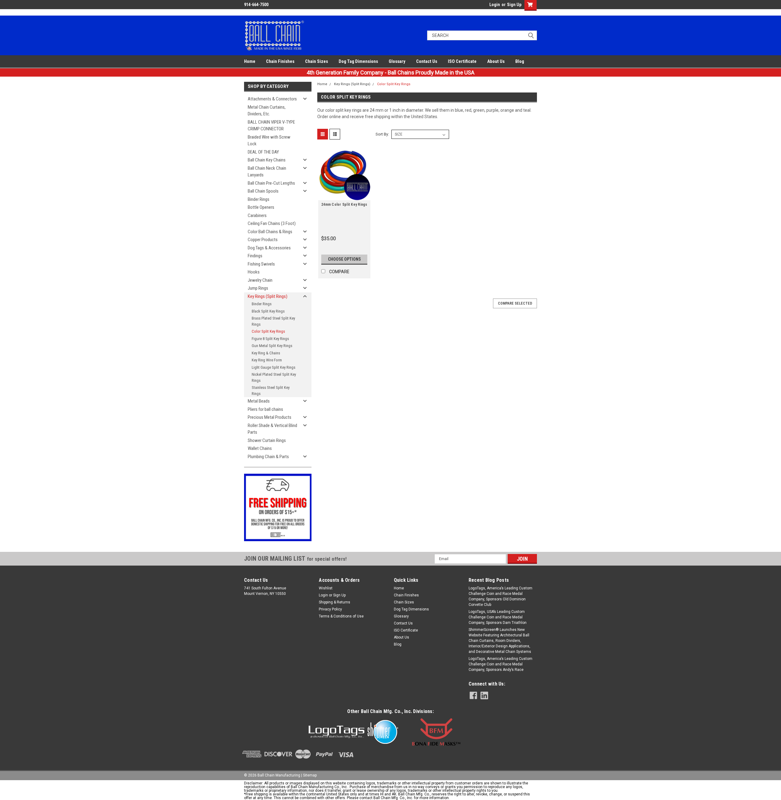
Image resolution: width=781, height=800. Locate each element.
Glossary (397, 61)
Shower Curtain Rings (267, 440)
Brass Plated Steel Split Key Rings (273, 321)
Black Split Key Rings (268, 311)
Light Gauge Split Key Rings (273, 367)
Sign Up (514, 4)
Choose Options (344, 259)
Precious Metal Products (269, 417)
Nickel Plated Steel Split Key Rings (274, 377)
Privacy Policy (330, 609)
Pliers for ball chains (265, 409)
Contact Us (426, 61)
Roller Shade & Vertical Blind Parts (272, 429)
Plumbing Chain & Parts (268, 456)
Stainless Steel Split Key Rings (271, 390)
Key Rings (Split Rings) (267, 296)
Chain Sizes (316, 61)
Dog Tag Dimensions (358, 61)
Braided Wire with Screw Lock (269, 140)
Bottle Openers (261, 207)
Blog (519, 61)
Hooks (254, 272)
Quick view (344, 195)
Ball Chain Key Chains (267, 160)
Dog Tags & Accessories (269, 248)
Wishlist (326, 588)
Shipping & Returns (334, 602)
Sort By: (382, 134)
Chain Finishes (280, 61)
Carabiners (257, 215)
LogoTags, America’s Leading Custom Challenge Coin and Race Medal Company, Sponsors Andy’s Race (500, 664)
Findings (255, 256)
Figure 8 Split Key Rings (270, 338)
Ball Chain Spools (263, 191)
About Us (496, 61)
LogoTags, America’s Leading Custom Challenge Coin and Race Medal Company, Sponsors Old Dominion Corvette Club (500, 596)
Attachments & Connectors (272, 99)
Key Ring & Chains (266, 353)
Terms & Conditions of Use (341, 616)
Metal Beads (259, 401)
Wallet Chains (260, 448)
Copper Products (263, 239)
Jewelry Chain (260, 280)
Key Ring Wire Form (267, 360)
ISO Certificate (462, 61)
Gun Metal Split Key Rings (272, 345)
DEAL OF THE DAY (263, 152)
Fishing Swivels (261, 264)
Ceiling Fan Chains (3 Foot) (272, 223)
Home (249, 61)
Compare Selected (515, 303)
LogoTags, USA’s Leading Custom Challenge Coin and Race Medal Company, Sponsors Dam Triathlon (498, 617)
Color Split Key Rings (268, 331)
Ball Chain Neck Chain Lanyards (267, 171)
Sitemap (310, 775)
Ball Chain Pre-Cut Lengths (271, 183)
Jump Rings (258, 288)
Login (494, 4)
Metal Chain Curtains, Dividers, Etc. (267, 110)
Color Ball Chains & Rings (270, 231)
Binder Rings (258, 199)
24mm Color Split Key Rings (344, 204)
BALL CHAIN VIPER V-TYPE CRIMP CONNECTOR (271, 125)
